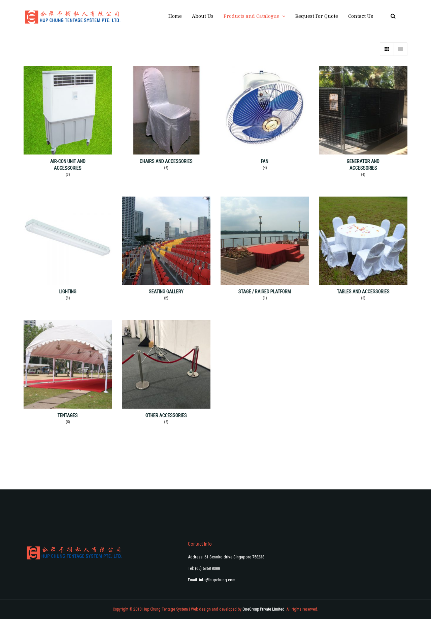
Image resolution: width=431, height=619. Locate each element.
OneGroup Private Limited (263, 609)
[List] (400, 49)
